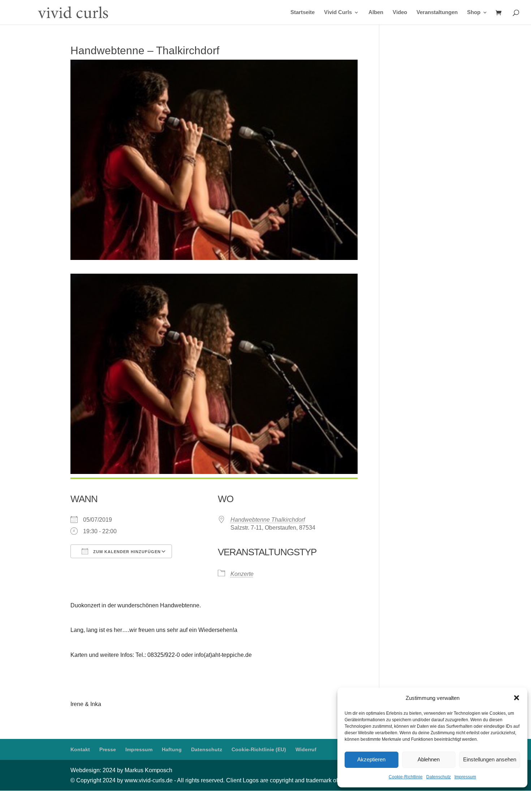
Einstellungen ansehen (489, 759)
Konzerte (242, 574)
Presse (107, 749)
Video (400, 12)
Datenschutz (438, 776)
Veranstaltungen (437, 12)
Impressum (465, 776)
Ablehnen (429, 759)
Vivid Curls (338, 12)
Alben (375, 12)
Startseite (302, 12)
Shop (473, 12)
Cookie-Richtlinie (406, 776)
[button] (516, 697)
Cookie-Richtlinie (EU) (259, 749)
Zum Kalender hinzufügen (126, 552)
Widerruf (305, 749)
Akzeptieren (371, 759)
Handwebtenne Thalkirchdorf (267, 520)
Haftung (172, 749)
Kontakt (80, 749)
